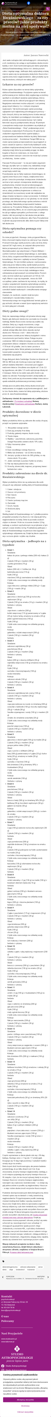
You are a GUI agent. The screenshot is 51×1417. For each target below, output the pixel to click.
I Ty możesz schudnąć (23, 401)
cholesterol (20, 1270)
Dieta (21, 32)
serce (40, 1267)
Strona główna (12, 32)
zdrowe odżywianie (27, 1267)
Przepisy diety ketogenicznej (21, 1252)
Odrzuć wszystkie (25, 1412)
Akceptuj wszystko (25, 1400)
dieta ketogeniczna (9, 1267)
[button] (45, 3)
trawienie (31, 1270)
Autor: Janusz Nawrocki (36, 55)
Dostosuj (25, 1406)
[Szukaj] (48, 9)
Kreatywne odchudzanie (25, 404)
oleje (11, 1270)
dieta (4, 1270)
